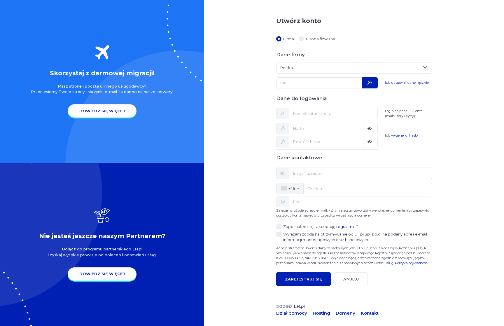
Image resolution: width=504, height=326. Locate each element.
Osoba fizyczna (320, 38)
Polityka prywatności (411, 263)
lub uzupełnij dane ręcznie (407, 83)
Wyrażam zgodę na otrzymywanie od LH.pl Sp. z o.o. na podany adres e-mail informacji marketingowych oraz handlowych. (355, 237)
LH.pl (299, 306)
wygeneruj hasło (404, 135)
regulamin (346, 226)
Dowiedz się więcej (102, 111)
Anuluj (351, 279)
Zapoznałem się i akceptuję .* (320, 226)
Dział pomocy (291, 313)
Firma (288, 38)
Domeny (345, 313)
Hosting (321, 313)
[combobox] (354, 67)
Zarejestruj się (303, 279)
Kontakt (370, 313)
